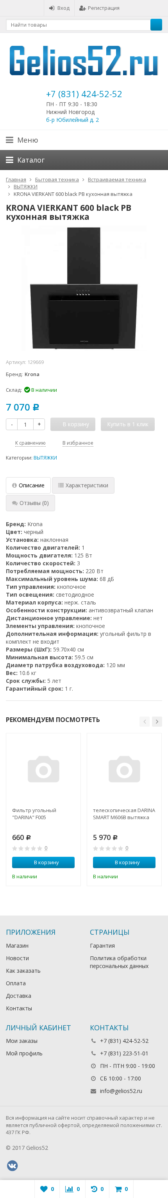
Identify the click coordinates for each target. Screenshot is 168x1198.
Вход (63, 7)
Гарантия (102, 945)
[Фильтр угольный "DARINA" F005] (43, 770)
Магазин (17, 945)
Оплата (16, 983)
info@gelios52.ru (121, 1091)
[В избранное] (70, 875)
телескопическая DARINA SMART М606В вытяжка (124, 814)
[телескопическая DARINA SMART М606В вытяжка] (124, 770)
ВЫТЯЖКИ (45, 457)
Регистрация (104, 7)
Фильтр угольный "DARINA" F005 (34, 814)
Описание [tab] (32, 485)
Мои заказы (22, 1040)
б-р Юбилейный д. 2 (72, 119)
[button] (144, 722)
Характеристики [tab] (87, 485)
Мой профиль (24, 1053)
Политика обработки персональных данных (119, 962)
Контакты (19, 1008)
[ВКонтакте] (12, 1166)
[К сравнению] (58, 875)
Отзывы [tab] (34, 503)
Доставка (18, 995)
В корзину (46, 862)
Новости (17, 958)
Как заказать (23, 970)
